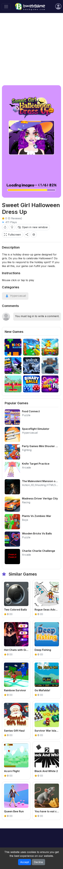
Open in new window (35, 227)
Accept (24, 862)
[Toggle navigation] (6, 6)
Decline (38, 862)
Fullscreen (14, 234)
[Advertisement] (31, 49)
